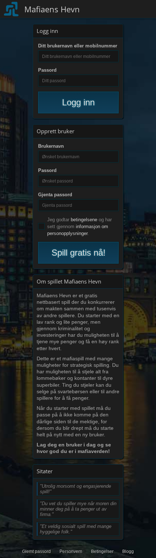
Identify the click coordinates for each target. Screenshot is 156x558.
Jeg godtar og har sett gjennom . (79, 226)
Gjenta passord (55, 194)
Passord (47, 70)
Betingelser (102, 551)
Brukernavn (51, 146)
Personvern (70, 551)
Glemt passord (36, 551)
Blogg (128, 551)
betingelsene (84, 219)
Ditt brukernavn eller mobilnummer (77, 46)
